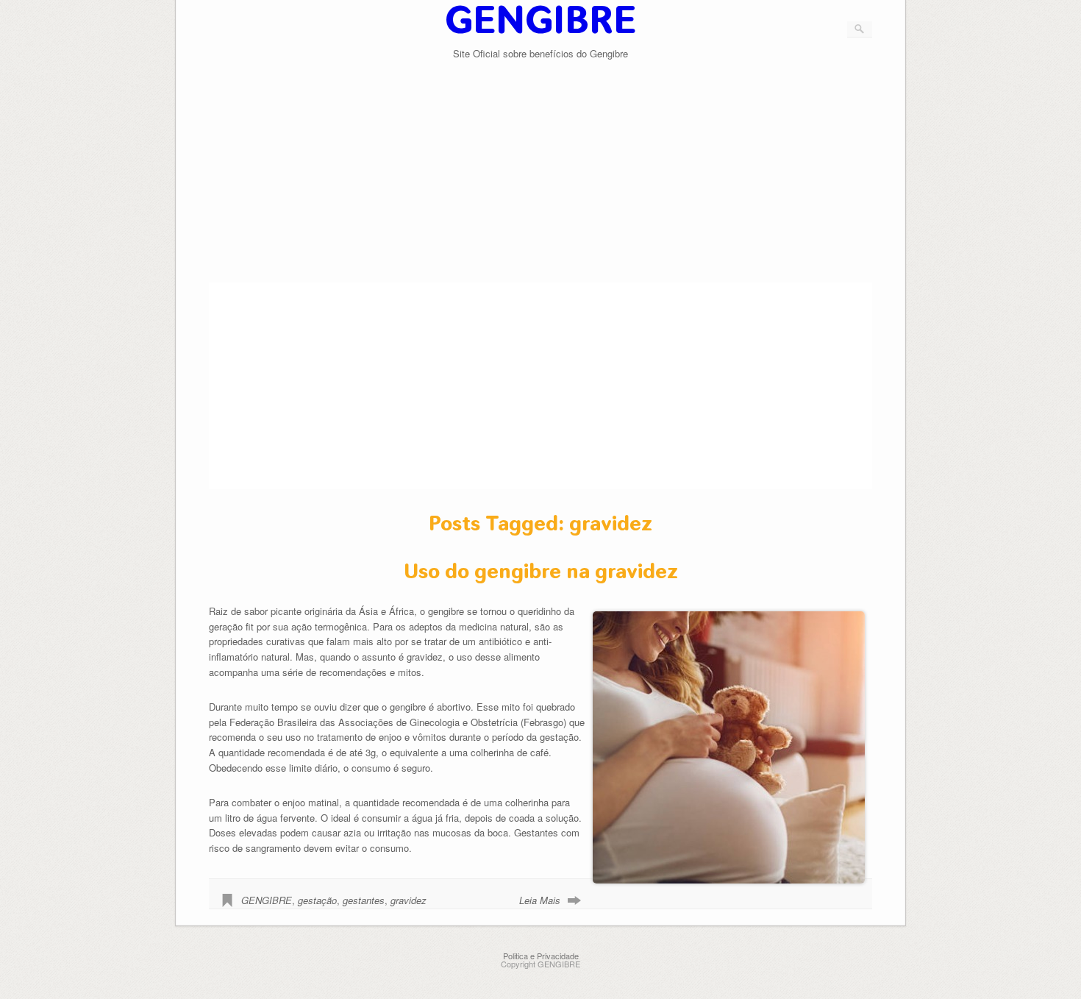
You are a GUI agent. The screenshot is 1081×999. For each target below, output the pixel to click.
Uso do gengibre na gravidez (541, 571)
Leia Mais (539, 900)
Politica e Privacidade (541, 955)
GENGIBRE (266, 900)
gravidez (408, 900)
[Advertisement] (541, 179)
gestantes (364, 900)
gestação (317, 900)
